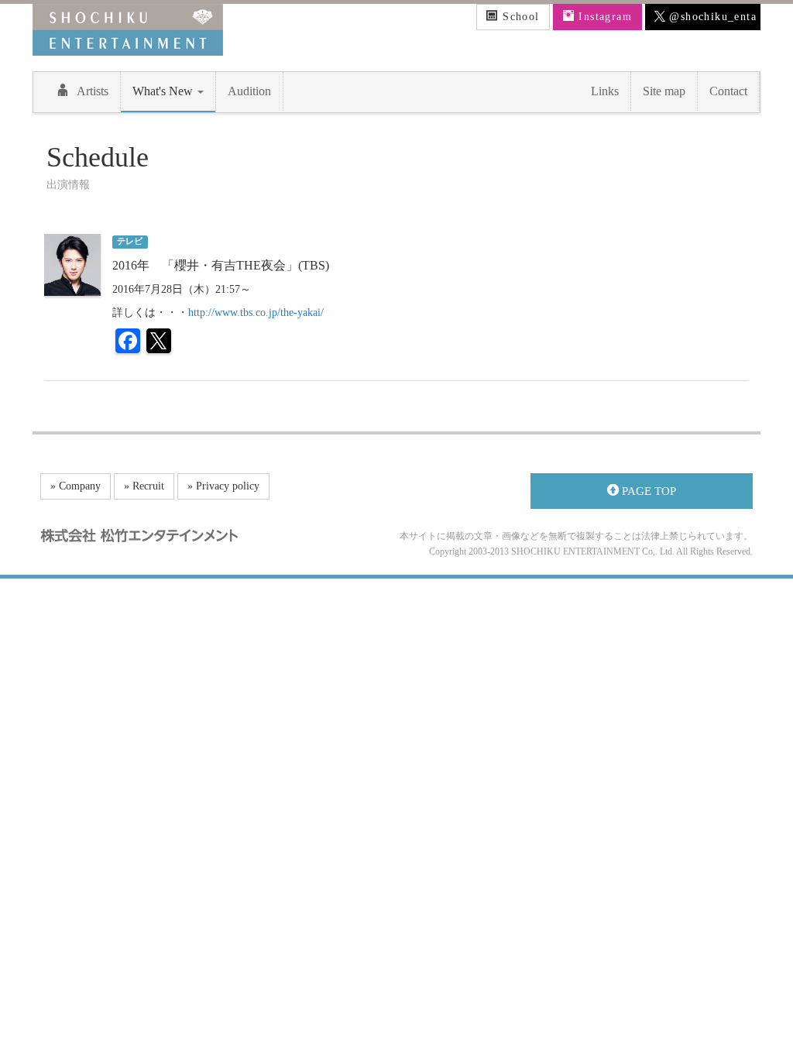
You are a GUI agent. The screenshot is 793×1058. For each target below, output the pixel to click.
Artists (92, 91)
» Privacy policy (223, 486)
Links (605, 91)
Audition (249, 91)
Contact (728, 91)
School (519, 16)
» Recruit (144, 486)
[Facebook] (127, 342)
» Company (75, 486)
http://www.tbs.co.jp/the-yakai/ (256, 312)
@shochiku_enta (711, 16)
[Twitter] (158, 342)
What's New (164, 91)
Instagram (603, 16)
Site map (664, 91)
